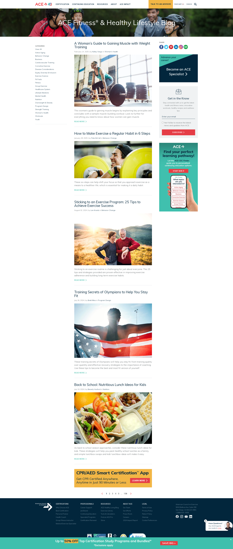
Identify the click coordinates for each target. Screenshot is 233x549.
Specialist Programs (88, 517)
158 (125, 493)
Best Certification (62, 511)
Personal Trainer (62, 514)
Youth (37, 119)
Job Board (84, 511)
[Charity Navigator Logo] (100, 536)
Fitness (38, 83)
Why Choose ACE (62, 508)
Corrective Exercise (42, 66)
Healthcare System (42, 89)
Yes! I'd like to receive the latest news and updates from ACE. (177, 124)
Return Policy (147, 514)
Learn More (139, 480)
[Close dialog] (231, 539)
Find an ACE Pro (107, 517)
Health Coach (61, 517)
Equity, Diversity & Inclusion (45, 73)
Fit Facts (38, 79)
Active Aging (40, 53)
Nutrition (106, 389)
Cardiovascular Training (44, 62)
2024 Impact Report (130, 520)
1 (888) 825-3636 (182, 513)
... (121, 493)
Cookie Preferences (149, 520)
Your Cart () (179, 4)
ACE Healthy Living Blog (110, 508)
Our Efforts (127, 511)
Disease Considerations (44, 69)
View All (38, 49)
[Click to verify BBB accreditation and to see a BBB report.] (113, 536)
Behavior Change (110, 138)
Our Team (126, 508)
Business (38, 59)
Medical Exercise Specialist (66, 524)
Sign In (189, 4)
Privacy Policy (147, 511)
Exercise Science (41, 76)
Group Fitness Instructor (65, 520)
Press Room (127, 514)
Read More (79, 122)
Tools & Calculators (108, 514)
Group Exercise (41, 86)
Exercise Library (107, 511)
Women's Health (111, 52)
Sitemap (145, 517)
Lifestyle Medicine (42, 93)
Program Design (104, 300)
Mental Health (40, 96)
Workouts (39, 116)
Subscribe (177, 132)
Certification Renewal (88, 520)
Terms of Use (147, 508)
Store (103, 520)
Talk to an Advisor (161, 4)
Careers (126, 517)
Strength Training (42, 109)
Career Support (86, 508)
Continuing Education (88, 514)
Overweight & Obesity (43, 103)
